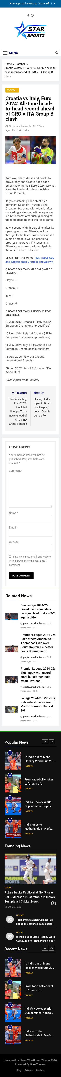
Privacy (29, 1070)
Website (13, 542)
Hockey (29, 788)
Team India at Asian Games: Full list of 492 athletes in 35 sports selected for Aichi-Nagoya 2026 (34, 923)
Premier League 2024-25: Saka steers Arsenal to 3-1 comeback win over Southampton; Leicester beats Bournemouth (38, 643)
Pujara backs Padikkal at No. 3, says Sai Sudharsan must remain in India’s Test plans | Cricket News (30, 897)
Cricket (29, 766)
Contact (40, 1070)
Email (13, 527)
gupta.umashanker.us (20, 126)
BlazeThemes (38, 1064)
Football (12, 90)
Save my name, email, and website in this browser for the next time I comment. (30, 560)
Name (13, 513)
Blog (18, 1070)
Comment (16, 470)
